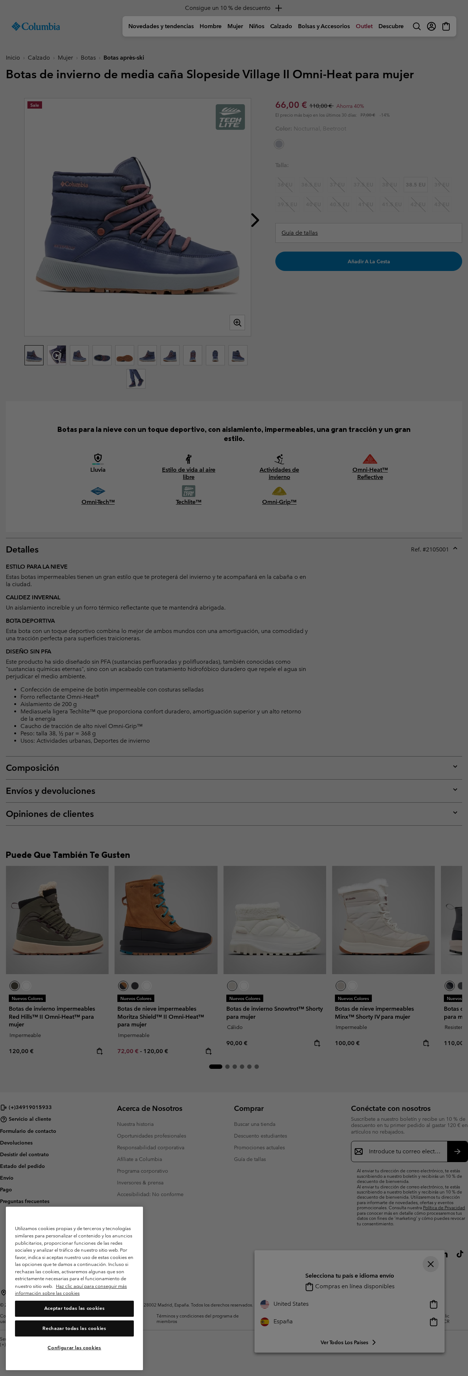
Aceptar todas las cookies (74, 1308)
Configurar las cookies (74, 1348)
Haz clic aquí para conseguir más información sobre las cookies (71, 1290)
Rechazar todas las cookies (74, 1328)
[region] (74, 1288)
